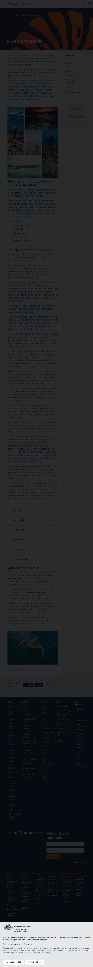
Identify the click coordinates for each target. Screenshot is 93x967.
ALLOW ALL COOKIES (13, 962)
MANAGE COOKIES (34, 962)
